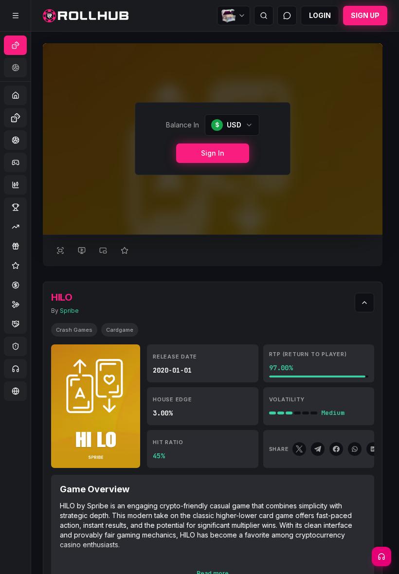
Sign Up (365, 15)
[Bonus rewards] (233, 15)
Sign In (212, 153)
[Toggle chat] (287, 15)
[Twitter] (299, 449)
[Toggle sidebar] (15, 15)
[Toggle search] (263, 15)
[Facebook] (336, 449)
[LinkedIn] (373, 449)
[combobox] (232, 125)
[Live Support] (381, 556)
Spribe (69, 310)
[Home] (85, 15)
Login (320, 15)
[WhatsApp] (355, 449)
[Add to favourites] (124, 250)
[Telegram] (318, 449)
